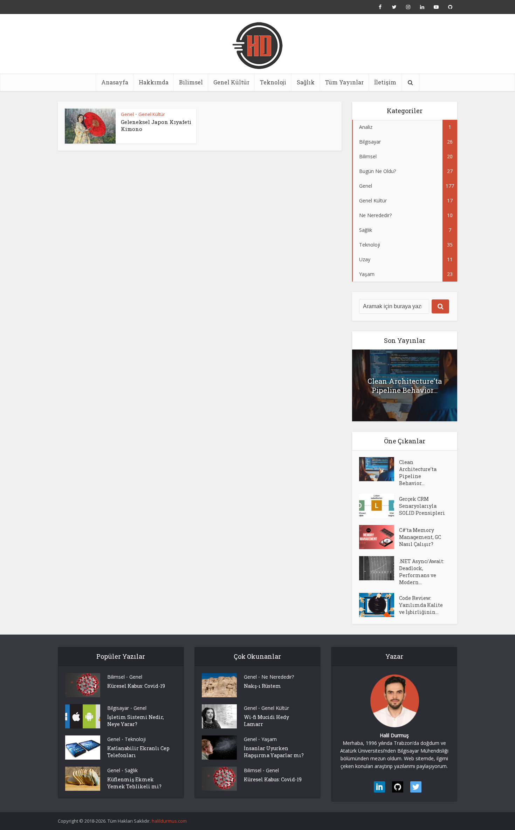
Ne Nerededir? (277, 676)
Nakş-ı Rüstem (262, 686)
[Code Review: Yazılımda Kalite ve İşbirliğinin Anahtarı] (379, 605)
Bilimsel (191, 82)
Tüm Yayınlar (344, 82)
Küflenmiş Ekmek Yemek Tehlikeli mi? (134, 783)
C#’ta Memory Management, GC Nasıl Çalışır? (420, 537)
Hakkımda (154, 82)
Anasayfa (114, 82)
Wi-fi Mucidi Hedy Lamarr (266, 720)
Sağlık (306, 82)
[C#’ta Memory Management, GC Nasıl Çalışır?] (379, 537)
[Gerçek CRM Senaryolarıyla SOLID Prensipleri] (379, 506)
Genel (127, 114)
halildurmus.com (169, 821)
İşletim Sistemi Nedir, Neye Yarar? (135, 720)
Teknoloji (273, 82)
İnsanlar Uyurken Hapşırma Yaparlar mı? (274, 752)
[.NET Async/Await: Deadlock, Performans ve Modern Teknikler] (379, 568)
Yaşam (269, 739)
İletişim (385, 82)
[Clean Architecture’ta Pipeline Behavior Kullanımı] (379, 469)
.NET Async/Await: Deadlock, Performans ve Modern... (421, 572)
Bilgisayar (118, 708)
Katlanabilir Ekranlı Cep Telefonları (138, 752)
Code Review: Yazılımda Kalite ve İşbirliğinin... (421, 605)
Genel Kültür (231, 82)
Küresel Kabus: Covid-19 (136, 686)
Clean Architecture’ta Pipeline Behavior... (405, 385)
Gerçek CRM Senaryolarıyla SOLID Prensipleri (422, 506)
